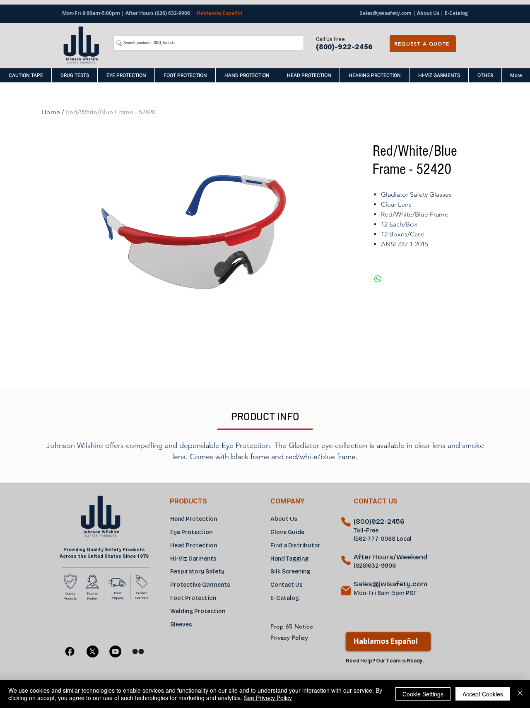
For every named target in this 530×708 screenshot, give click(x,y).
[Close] (520, 693)
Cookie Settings (422, 694)
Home (50, 112)
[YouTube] (115, 651)
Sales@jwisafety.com (386, 13)
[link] (265, 416)
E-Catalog (455, 13)
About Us (428, 13)
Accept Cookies (483, 694)
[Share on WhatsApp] (378, 279)
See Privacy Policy (268, 698)
